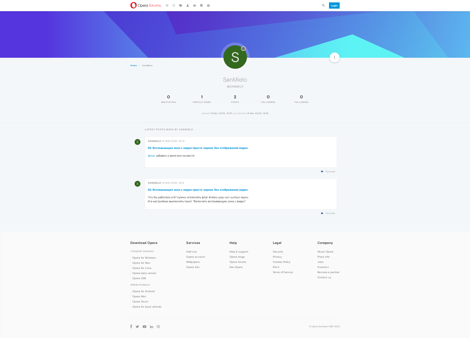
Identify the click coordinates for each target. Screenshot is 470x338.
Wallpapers (193, 261)
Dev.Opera (236, 267)
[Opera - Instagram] (158, 326)
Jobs (320, 261)
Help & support (238, 251)
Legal (277, 243)
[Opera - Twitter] (137, 326)
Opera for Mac (141, 262)
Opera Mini (139, 296)
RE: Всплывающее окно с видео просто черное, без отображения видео (198, 147)
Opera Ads (193, 267)
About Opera (325, 251)
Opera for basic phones (147, 306)
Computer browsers (142, 251)
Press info (323, 256)
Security (278, 251)
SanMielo (154, 141)
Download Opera (143, 243)
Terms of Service (283, 272)
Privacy (277, 256)
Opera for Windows (144, 257)
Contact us (324, 277)
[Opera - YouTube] (144, 326)
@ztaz (151, 155)
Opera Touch (140, 301)
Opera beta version (144, 273)
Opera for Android (143, 291)
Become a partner (328, 272)
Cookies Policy (281, 261)
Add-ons (191, 251)
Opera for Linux (141, 267)
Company (325, 243)
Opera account (195, 256)
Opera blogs (237, 256)
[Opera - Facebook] (131, 326)
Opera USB (139, 278)
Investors (323, 267)
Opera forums (237, 261)
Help (233, 243)
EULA (276, 267)
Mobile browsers (140, 284)
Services (193, 243)
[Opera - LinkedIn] (151, 326)
